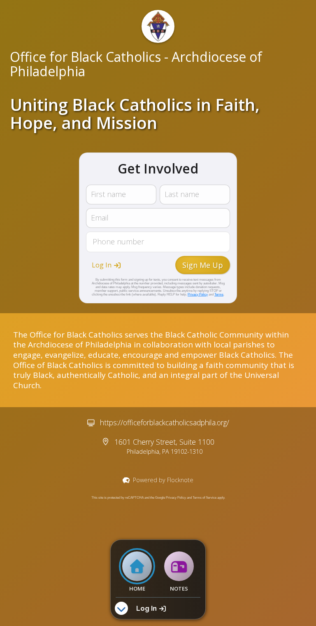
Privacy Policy (198, 294)
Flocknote (180, 480)
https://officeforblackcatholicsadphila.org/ (164, 422)
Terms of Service (204, 497)
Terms (218, 294)
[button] (106, 265)
